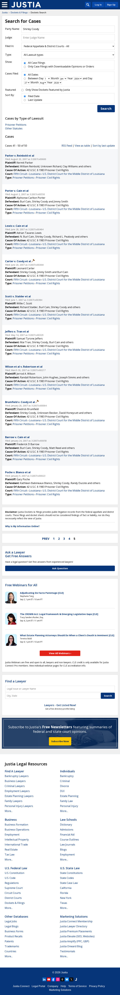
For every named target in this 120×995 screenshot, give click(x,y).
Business (11, 819)
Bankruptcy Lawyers (17, 776)
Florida (64, 893)
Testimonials (67, 951)
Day (41, 78)
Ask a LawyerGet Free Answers (18, 554)
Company (53, 986)
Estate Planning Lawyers (19, 796)
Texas (63, 903)
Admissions (66, 829)
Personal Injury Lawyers (19, 806)
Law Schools (68, 819)
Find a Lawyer (15, 681)
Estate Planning (69, 796)
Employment (12, 834)
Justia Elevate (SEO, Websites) (77, 936)
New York (65, 898)
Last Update (35, 100)
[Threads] (62, 979)
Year (70, 78)
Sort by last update (104, 145)
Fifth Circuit (20, 174)
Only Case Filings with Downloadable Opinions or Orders (61, 66)
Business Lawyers (15, 781)
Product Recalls (13, 936)
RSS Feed (67, 145)
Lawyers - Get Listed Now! (60, 705)
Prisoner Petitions (15, 124)
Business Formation (16, 824)
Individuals (67, 771)
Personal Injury (69, 806)
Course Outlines (69, 839)
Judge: (8, 37)
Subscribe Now (60, 741)
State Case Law (69, 883)
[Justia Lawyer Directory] (76, 979)
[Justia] (26, 4)
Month (55, 78)
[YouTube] (49, 979)
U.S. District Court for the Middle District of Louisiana (73, 174)
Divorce (64, 786)
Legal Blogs (11, 926)
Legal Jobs (11, 921)
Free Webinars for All (21, 585)
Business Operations (17, 829)
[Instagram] (58, 979)
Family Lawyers (13, 801)
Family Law (66, 801)
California (65, 888)
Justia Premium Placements (76, 931)
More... (8, 811)
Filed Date (34, 96)
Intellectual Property (17, 839)
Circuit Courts (13, 893)
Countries (10, 951)
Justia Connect (21, 986)
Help (63, 986)
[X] (71, 979)
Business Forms (14, 931)
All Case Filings (36, 62)
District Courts (13, 898)
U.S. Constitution (14, 873)
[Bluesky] (67, 979)
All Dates (33, 74)
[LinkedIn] (44, 979)
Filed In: (9, 46)
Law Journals (67, 844)
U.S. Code (10, 878)
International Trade (16, 844)
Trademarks (12, 946)
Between (33, 78)
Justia (64, 972)
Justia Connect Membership (76, 921)
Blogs (63, 849)
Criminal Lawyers (15, 786)
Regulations (12, 883)
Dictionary (66, 824)
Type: (8, 54)
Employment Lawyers (17, 791)
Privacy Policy (97, 986)
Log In (98, 4)
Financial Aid (67, 834)
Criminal (65, 781)
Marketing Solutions (74, 916)
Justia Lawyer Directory (73, 926)
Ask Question (60, 568)
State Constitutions (71, 873)
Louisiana (34, 174)
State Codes (67, 878)
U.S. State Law (70, 868)
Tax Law (9, 854)
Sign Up (111, 4)
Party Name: (12, 29)
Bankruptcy (67, 776)
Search (106, 108)
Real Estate (11, 849)
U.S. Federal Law (16, 868)
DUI (62, 791)
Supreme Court (14, 888)
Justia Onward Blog (71, 946)
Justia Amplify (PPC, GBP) (74, 941)
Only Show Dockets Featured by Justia (48, 89)
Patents (9, 941)
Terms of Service (77, 986)
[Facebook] (53, 979)
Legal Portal (38, 986)
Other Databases (16, 916)
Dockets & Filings (15, 903)
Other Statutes (13, 128)
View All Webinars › (60, 653)
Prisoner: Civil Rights (48, 177)
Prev (45, 538)
